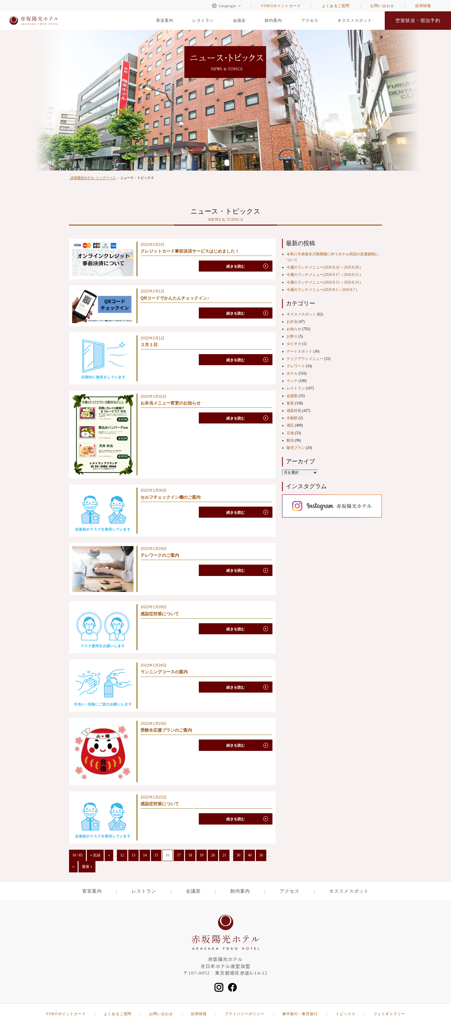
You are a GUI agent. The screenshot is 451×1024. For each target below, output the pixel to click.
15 (156, 855)
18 (190, 855)
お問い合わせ (382, 6)
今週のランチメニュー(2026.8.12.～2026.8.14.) (324, 282)
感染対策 (294, 410)
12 (122, 855)
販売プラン (296, 448)
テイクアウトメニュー (305, 359)
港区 (290, 425)
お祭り (292, 336)
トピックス (346, 1014)
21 (224, 855)
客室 (290, 403)
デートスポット (299, 351)
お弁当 (292, 321)
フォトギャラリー (389, 1014)
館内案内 (273, 20)
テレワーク (296, 366)
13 (133, 855)
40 (250, 855)
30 (238, 855)
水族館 (292, 418)
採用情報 (423, 6)
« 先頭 (95, 855)
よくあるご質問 (336, 6)
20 (213, 855)
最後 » (87, 866)
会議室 (239, 20)
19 (201, 855)
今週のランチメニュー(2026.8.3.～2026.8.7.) (322, 290)
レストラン (203, 20)
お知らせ (294, 329)
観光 (290, 440)
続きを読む (235, 266)
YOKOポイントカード (281, 6)
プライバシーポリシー (244, 1014)
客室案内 (164, 20)
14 (145, 855)
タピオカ (294, 344)
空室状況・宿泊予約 (417, 20)
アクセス (309, 20)
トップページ (93, 178)
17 (179, 855)
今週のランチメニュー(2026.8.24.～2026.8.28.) (324, 267)
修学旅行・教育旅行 (300, 1014)
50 (261, 855)
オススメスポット (354, 20)
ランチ (292, 381)
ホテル (292, 373)
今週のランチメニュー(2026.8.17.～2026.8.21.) (324, 274)
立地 (290, 433)
